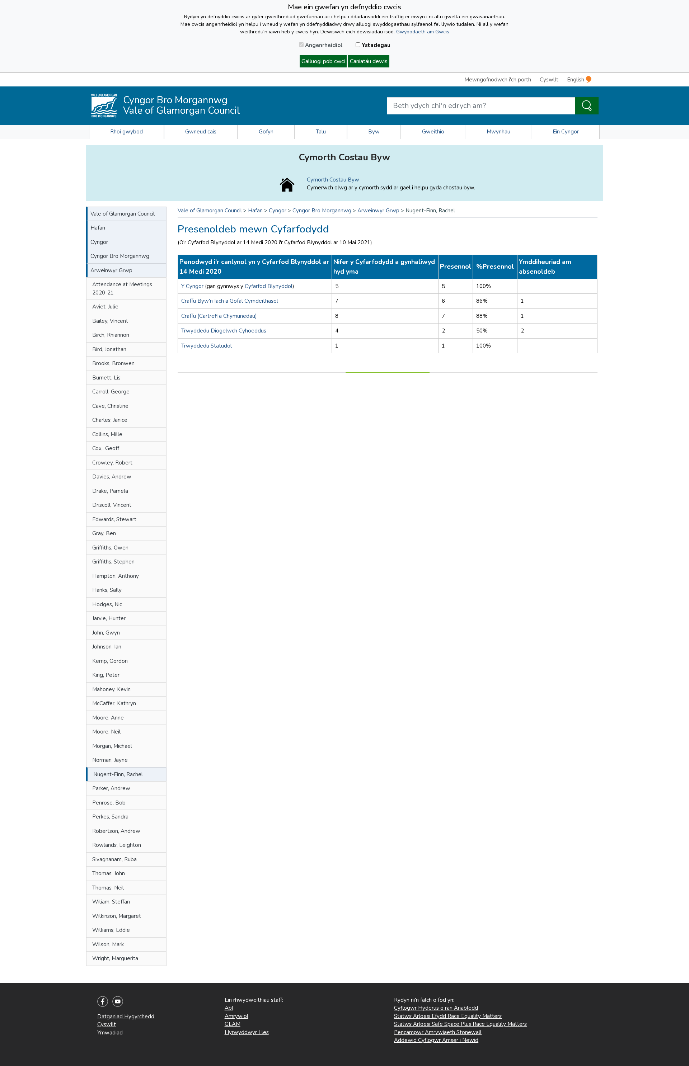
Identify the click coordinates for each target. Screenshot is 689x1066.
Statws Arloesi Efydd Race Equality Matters (448, 1016)
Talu (321, 131)
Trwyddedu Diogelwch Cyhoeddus (223, 330)
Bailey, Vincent (110, 321)
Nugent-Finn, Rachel (118, 774)
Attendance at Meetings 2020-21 (122, 288)
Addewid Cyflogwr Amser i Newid (436, 1040)
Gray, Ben (104, 533)
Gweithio (433, 131)
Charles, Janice (109, 420)
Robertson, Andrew (116, 831)
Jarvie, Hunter (109, 618)
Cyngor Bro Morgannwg (119, 256)
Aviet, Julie (105, 306)
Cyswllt (549, 79)
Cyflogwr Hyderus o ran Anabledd (436, 1007)
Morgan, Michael (112, 746)
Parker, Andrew (111, 788)
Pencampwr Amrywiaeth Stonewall (438, 1032)
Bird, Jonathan (109, 349)
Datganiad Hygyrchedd (125, 1016)
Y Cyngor (192, 286)
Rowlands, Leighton (116, 845)
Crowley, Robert (112, 462)
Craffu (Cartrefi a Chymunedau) (219, 316)
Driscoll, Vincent (111, 505)
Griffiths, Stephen (113, 561)
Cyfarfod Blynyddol (268, 286)
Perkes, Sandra (110, 816)
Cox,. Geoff (105, 448)
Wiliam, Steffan (111, 901)
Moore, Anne (108, 717)
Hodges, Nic (107, 604)
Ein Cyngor (566, 131)
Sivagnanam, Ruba (114, 859)
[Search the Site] (587, 105)
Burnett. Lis (106, 377)
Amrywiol (236, 1016)
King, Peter (105, 675)
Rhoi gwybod (126, 131)
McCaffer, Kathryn (114, 703)
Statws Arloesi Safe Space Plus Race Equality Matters (460, 1024)
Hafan (97, 227)
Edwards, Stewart (114, 519)
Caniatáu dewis (369, 61)
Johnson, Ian (106, 646)
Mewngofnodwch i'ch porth (497, 79)
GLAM (232, 1024)
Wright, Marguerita (115, 958)
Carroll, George (111, 391)
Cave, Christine (110, 406)
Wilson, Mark (108, 944)
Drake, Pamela (110, 491)
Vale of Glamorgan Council (122, 213)
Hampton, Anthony (115, 576)
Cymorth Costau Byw (333, 179)
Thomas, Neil (108, 887)
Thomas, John (108, 873)
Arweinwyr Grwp (111, 270)
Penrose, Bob (109, 802)
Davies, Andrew (111, 476)
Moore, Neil (106, 731)
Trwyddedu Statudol (206, 345)
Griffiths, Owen (110, 547)
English (576, 79)
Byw (374, 131)
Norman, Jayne (110, 760)
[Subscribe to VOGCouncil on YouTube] (117, 1001)
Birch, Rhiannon (110, 335)
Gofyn (266, 131)
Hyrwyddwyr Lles (247, 1032)
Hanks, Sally (107, 590)
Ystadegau (375, 45)
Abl (229, 1007)
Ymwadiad (110, 1032)
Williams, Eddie (111, 930)
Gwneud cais (200, 131)
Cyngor (99, 242)
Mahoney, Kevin (111, 689)
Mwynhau (498, 131)
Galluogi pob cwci (323, 61)
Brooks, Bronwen (113, 363)
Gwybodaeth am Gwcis (422, 31)
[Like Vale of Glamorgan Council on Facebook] (102, 1001)
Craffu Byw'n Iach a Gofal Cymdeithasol (229, 301)
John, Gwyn (106, 632)
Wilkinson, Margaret (116, 916)
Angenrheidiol (323, 45)
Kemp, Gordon (110, 661)
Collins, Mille (107, 434)
